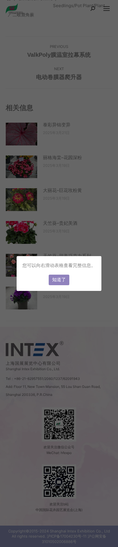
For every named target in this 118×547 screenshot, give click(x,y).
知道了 (59, 279)
